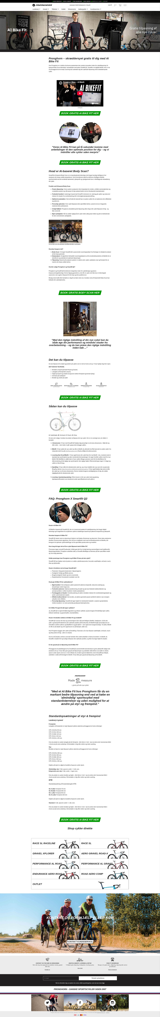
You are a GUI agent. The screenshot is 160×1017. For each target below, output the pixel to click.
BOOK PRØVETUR (57, 1)
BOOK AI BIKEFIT (67, 1)
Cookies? (108, 1012)
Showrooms (72, 9)
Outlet (63, 9)
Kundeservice (95, 9)
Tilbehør (54, 9)
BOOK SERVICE (87, 1)
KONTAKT (105, 1)
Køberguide (82, 9)
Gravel (45, 9)
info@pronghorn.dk (71, 451)
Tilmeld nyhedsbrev (97, 978)
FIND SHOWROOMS (77, 1)
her (103, 983)
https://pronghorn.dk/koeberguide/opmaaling (75, 469)
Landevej (35, 9)
